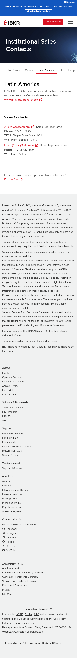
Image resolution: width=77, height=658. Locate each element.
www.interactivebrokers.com (27, 631)
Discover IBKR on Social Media (19, 524)
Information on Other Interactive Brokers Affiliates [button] (33, 643)
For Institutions (10, 442)
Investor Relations (12, 494)
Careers (6, 485)
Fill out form (11, 179)
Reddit (10, 541)
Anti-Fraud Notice (11, 568)
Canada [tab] (29, 70)
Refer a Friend (10, 394)
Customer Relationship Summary (20, 576)
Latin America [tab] (46, 70)
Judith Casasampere (17, 127)
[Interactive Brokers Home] (12, 22)
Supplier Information (13, 468)
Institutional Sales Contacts (17, 446)
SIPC (36, 614)
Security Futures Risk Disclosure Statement (26, 312)
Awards (6, 481)
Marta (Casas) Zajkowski (19, 145)
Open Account (53, 21)
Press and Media (11, 503)
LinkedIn (11, 537)
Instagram (11, 533)
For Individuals (10, 438)
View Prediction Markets (38, 11)
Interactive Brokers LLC (38, 609)
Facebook (11, 529)
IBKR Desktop (9, 412)
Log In (5, 373)
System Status (10, 455)
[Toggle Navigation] (69, 22)
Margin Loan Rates (12, 295)
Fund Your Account (12, 433)
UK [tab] (61, 70)
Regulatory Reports (13, 507)
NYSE (19, 614)
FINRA (28, 614)
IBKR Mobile (8, 416)
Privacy (6, 589)
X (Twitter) (11, 546)
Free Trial (7, 390)
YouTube (11, 550)
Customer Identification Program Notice (23, 572)
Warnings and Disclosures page (40, 278)
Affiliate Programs (11, 511)
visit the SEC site (11, 335)
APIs (4, 420)
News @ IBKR (9, 498)
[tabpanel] (38, 132)
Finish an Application (13, 381)
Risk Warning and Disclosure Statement (42, 325)
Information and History (15, 490)
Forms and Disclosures (15, 585)
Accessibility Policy (12, 564)
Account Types (10, 386)
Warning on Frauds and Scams (19, 581)
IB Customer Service (22, 269)
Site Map (7, 594)
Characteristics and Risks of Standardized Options (29, 260)
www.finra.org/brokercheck (21, 100)
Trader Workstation (12, 407)
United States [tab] (12, 70)
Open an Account (12, 377)
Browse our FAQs (12, 450)
